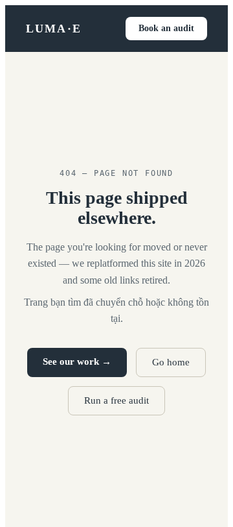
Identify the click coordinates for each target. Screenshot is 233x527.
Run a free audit (116, 400)
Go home (171, 362)
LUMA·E (54, 28)
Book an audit (166, 28)
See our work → (77, 361)
